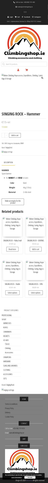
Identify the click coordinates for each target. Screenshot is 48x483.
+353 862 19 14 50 (19, 428)
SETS (5, 378)
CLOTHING (6, 370)
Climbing (7, 348)
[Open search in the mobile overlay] (24, 64)
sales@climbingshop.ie (16, 432)
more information (16, 477)
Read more (12, 249)
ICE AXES (6, 340)
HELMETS (6, 336)
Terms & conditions (11, 404)
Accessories (17, 143)
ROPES (5, 327)
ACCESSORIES (8, 374)
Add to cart (14, 135)
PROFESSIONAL (7, 315)
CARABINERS (7, 331)
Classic (7, 344)
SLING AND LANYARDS (10, 365)
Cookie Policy (9, 416)
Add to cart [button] (35, 249)
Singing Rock (8, 147)
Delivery (7, 412)
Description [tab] (8, 162)
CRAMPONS (7, 357)
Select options (12, 292)
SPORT (22, 143)
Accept (30, 477)
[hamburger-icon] (25, 12)
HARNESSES (7, 323)
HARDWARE (7, 361)
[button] (42, 78)
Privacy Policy (9, 408)
